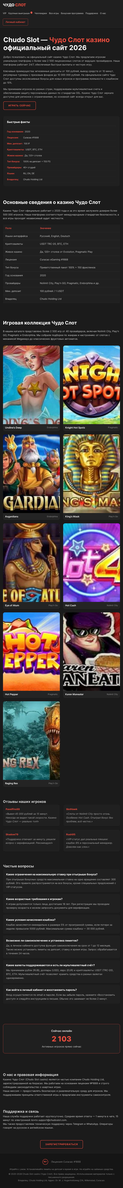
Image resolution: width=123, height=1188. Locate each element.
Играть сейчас (19, 105)
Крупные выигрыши (20, 13)
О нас (103, 13)
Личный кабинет (15, 21)
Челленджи (40, 13)
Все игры (54, 13)
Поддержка (92, 13)
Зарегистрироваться (61, 1144)
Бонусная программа (72, 13)
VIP (4, 13)
